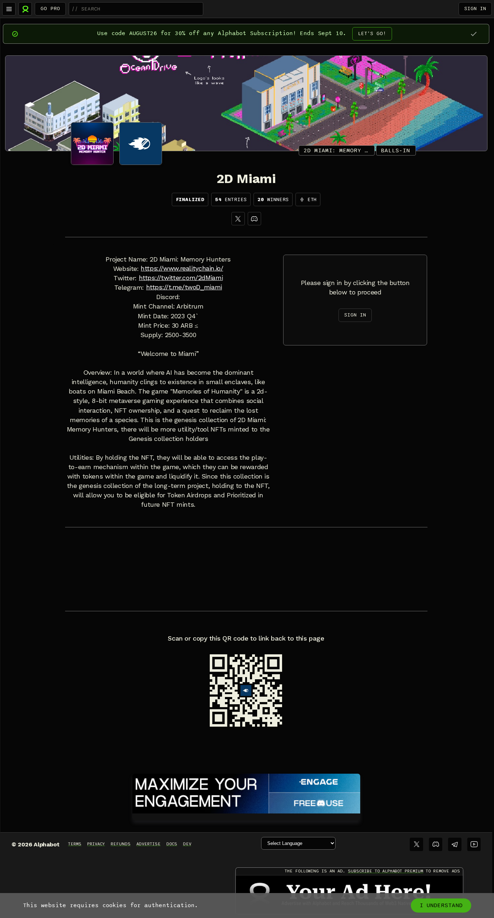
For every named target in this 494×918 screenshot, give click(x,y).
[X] (238, 218)
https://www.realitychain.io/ (182, 268)
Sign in (475, 8)
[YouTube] (474, 844)
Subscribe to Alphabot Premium (385, 871)
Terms (74, 843)
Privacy (96, 843)
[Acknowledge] (473, 34)
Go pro (50, 8)
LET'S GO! (372, 33)
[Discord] (254, 218)
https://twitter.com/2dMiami (181, 278)
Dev (187, 843)
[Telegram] (454, 844)
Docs (171, 843)
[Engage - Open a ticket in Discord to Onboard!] (246, 792)
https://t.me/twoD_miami (184, 287)
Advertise (148, 843)
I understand (441, 905)
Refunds (121, 843)
